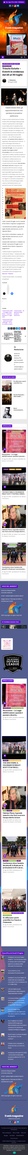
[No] (26, 1149)
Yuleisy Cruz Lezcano (19, 534)
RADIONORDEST (20, 1135)
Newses (24, 1128)
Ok (14, 1152)
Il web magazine (14, 27)
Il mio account (14, 1138)
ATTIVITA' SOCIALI (7, 913)
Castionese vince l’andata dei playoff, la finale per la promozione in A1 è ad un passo (13, 569)
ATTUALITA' (6, 469)
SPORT (19, 544)
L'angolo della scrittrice (17, 431)
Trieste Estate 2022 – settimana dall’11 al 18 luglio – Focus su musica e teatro (7, 322)
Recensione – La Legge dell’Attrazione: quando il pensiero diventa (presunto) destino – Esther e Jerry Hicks (14, 457)
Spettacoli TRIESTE (7, 66)
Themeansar (14, 1129)
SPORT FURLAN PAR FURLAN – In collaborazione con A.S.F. (14, 1141)
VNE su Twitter (16, 1132)
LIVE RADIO (12, 1135)
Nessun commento (7, 461)
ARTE (5, 507)
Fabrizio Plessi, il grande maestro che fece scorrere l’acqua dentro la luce (13, 531)
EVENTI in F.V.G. (13, 544)
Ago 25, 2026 (7, 459)
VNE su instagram (6, 1132)
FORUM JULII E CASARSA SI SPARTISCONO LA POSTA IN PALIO (16, 1046)
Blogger (6, 1135)
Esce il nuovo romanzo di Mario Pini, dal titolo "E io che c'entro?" (17, 1037)
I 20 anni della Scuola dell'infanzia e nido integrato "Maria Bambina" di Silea (16, 991)
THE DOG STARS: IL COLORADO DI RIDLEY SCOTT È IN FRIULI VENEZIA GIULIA (13, 494)
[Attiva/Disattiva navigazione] (21, 57)
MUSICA (17, 63)
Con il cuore (16, 507)
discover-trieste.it (7, 274)
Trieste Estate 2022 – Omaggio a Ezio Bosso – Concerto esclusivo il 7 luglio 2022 (7, 314)
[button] (25, 57)
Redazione (13, 80)
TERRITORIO (18, 469)
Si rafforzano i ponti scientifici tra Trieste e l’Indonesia (12, 920)
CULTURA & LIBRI (7, 431)
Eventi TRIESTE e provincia (8, 63)
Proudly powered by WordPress (9, 1128)
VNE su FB (23, 1132)
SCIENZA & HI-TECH (7, 915)
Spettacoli (12, 469)
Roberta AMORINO (18, 459)
